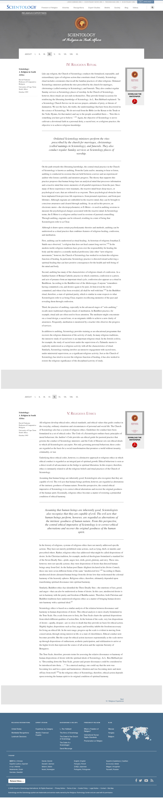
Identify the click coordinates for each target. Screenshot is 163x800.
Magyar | (113, 766)
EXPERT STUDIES (41, 722)
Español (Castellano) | (117, 761)
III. (44, 54)
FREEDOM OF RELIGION (92, 722)
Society (117, 7)
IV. (50, 396)
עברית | (15, 766)
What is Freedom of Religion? (91, 730)
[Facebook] (136, 780)
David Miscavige (66, 748)
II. (39, 54)
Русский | (112, 769)
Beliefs (107, 7)
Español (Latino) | (19, 764)
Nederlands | (16, 769)
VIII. (71, 54)
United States (16, 729)
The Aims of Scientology (69, 733)
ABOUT (28, 54)
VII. (65, 54)
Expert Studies (94, 7)
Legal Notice (94, 788)
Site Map (110, 788)
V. (54, 54)
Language (11, 755)
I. (35, 54)
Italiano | (47, 766)
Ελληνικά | (112, 764)
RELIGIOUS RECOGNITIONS (20, 722)
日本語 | (80, 766)
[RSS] (152, 780)
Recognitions (78, 7)
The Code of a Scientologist (65, 743)
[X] (140, 780)
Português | (82, 769)
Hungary (111, 733)
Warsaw (111, 729)
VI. (59, 54)
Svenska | (16, 772)
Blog (126, 7)
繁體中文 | (16, 761)
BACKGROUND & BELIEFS (69, 722)
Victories (65, 7)
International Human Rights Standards (91, 736)
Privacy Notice (60, 788)
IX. (77, 54)
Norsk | (48, 769)
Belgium (111, 736)
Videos (135, 7)
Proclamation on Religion (93, 741)
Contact (103, 788)
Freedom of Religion (50, 7)
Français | (80, 764)
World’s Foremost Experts (42, 734)
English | (80, 761)
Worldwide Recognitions (20, 733)
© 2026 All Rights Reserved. (30, 788)
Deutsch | (48, 764)
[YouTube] (146, 780)
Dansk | (47, 761)
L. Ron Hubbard (65, 729)
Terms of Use (71, 788)
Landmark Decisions (18, 736)
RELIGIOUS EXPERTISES (34, 13)
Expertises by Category (44, 729)
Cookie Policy (83, 788)
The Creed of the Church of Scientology (69, 737)
